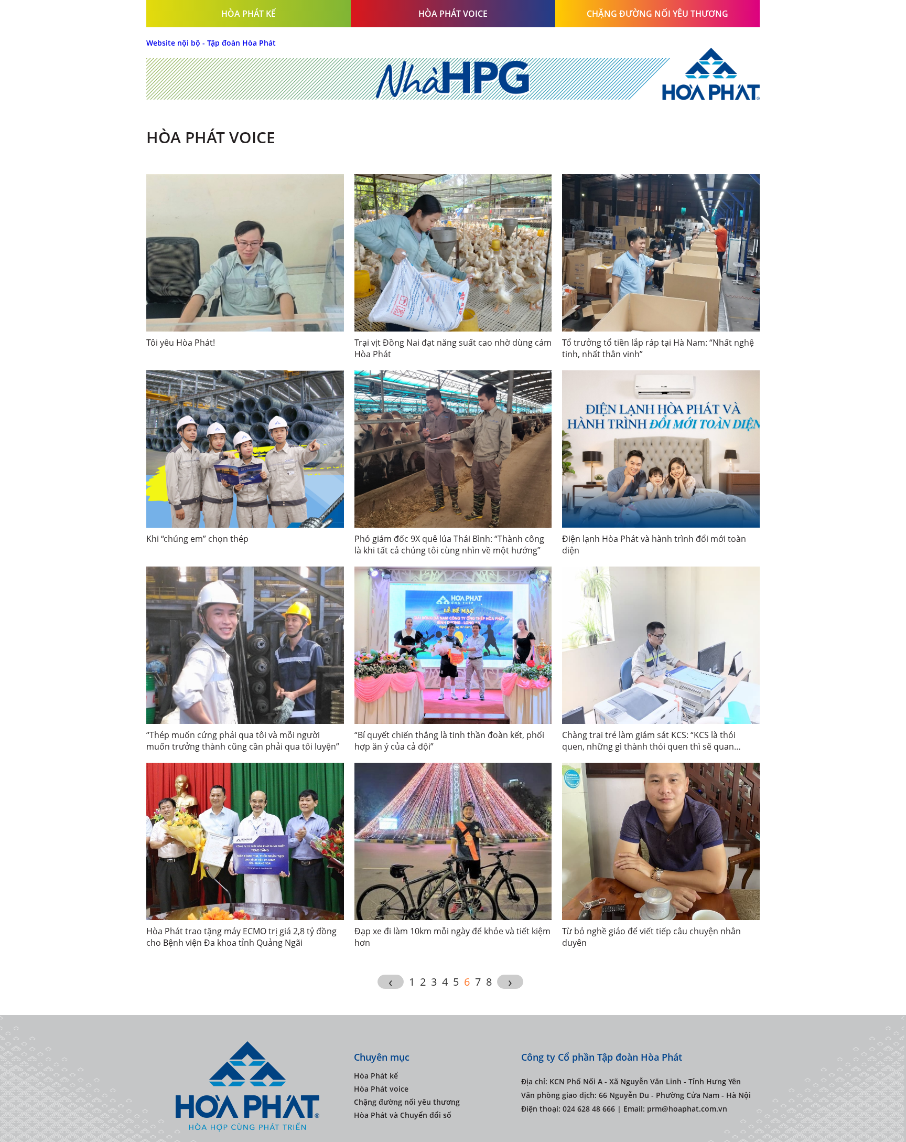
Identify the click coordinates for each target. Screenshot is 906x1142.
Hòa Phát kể (248, 13)
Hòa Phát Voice (453, 13)
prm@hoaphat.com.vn (687, 1109)
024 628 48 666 (589, 1109)
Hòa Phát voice (381, 1089)
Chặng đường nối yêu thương (407, 1102)
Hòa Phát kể (376, 1076)
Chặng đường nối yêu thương (657, 13)
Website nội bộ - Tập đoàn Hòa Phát (211, 43)
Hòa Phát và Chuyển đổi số (402, 1115)
